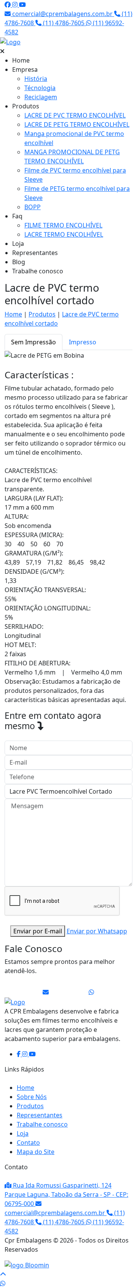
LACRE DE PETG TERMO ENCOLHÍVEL (76, 124)
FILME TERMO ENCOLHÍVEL (63, 225)
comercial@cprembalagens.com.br (62, 14)
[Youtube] (22, 4)
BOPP (32, 207)
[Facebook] (8, 4)
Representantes (35, 253)
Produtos (25, 106)
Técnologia (40, 88)
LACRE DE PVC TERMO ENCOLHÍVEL (75, 115)
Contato (28, 1142)
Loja (18, 243)
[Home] (68, 42)
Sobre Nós (32, 1097)
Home (21, 60)
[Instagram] (15, 4)
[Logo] (15, 1001)
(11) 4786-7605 (63, 23)
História (35, 78)
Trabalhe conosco (37, 271)
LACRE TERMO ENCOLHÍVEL (63, 234)
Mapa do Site (35, 1152)
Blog (18, 262)
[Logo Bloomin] (27, 1265)
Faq (17, 216)
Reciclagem (40, 97)
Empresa (25, 69)
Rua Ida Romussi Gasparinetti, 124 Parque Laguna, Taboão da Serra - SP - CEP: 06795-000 (66, 1194)
